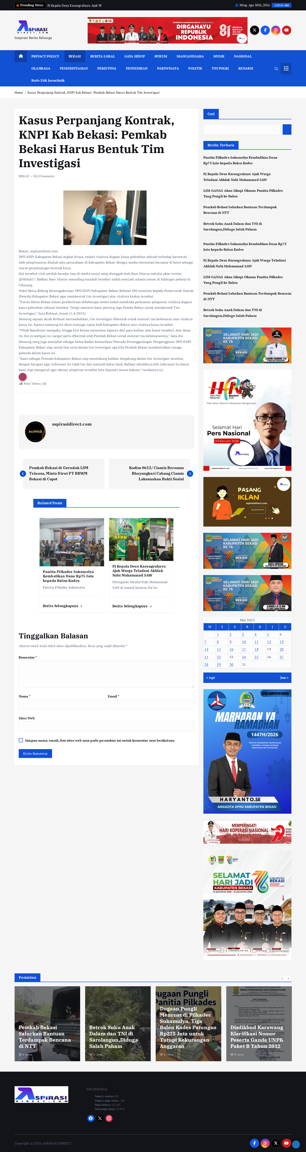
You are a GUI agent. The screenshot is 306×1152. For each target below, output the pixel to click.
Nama (24, 696)
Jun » (284, 677)
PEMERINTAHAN (74, 68)
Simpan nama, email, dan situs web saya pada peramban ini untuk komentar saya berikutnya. (100, 740)
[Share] (296, 1144)
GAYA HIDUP (134, 56)
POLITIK (195, 68)
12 (269, 641)
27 (282, 657)
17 (244, 649)
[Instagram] (109, 1118)
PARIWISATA (168, 68)
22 (219, 657)
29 (219, 664)
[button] (282, 978)
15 (219, 649)
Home (19, 92)
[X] (99, 1118)
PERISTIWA (106, 68)
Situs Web (27, 718)
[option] (47, 1023)
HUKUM (160, 56)
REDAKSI (245, 68)
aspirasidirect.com (72, 424)
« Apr (210, 677)
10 (244, 641)
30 (232, 664)
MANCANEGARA (190, 56)
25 (257, 657)
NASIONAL (243, 56)
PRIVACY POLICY (45, 56)
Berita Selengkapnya (61, 605)
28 (206, 664)
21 (206, 657)
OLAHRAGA (40, 68)
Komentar (28, 657)
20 (282, 649)
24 (244, 657)
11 (257, 641)
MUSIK (218, 56)
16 (232, 649)
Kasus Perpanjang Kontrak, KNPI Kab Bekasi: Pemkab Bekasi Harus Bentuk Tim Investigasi (93, 92)
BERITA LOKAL (102, 56)
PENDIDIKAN (137, 68)
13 (282, 641)
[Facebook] (91, 1118)
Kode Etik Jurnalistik (48, 80)
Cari (211, 113)
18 (257, 649)
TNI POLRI (220, 68)
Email (113, 696)
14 (206, 649)
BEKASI (75, 56)
